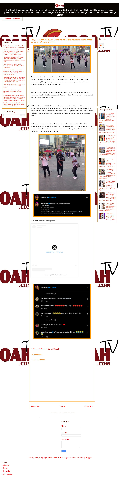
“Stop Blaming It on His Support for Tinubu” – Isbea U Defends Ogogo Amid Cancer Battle (13, 65)
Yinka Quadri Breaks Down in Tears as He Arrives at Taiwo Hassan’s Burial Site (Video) (13, 85)
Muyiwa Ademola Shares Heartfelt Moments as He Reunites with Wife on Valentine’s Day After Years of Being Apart (107, 196)
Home (62, 406)
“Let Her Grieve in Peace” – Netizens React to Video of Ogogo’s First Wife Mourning (14, 46)
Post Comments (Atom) (66, 412)
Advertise (6, 465)
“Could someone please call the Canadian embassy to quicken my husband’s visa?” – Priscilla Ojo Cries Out (107, 206)
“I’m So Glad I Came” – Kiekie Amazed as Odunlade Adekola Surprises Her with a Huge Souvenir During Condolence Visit (107, 173)
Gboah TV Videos (12, 19)
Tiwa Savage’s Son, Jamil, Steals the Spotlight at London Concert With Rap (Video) (110, 216)
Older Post (89, 406)
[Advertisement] (60, 27)
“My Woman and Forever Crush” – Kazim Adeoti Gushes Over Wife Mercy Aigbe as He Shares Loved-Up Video (13, 104)
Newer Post (35, 406)
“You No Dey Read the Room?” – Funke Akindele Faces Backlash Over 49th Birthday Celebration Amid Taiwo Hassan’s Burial (14, 59)
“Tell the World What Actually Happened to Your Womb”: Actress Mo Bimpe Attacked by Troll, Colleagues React (107, 117)
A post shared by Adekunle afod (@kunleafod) (54, 275)
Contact (5, 468)
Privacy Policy (34, 457)
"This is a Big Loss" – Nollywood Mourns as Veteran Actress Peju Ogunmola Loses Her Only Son (107, 162)
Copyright (6, 471)
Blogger (88, 457)
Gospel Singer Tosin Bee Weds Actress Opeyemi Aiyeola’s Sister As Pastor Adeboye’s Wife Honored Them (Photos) (107, 128)
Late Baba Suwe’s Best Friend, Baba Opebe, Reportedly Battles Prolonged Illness (12, 91)
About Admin (7, 474)
